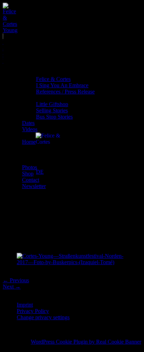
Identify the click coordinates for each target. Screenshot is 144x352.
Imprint (25, 305)
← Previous (16, 280)
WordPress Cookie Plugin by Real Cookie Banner (86, 342)
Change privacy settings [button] (43, 317)
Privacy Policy (33, 311)
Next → (12, 287)
